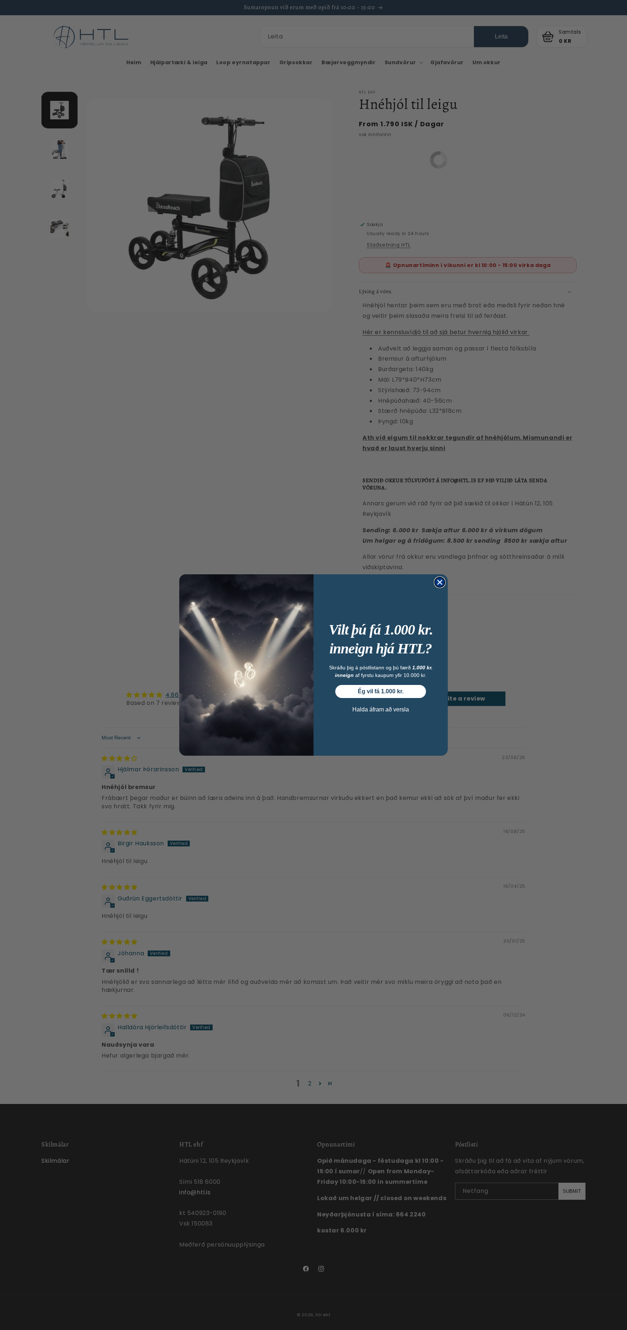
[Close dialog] (440, 582)
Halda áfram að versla (380, 709)
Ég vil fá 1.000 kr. (380, 691)
